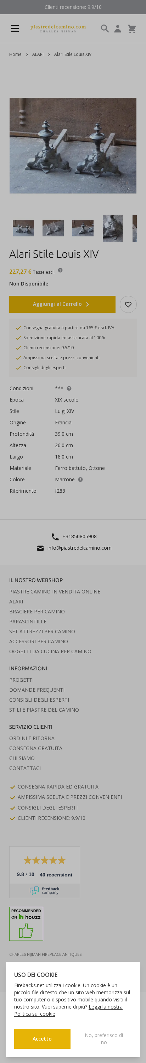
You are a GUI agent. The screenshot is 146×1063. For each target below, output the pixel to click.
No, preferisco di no (104, 1039)
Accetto (42, 1038)
